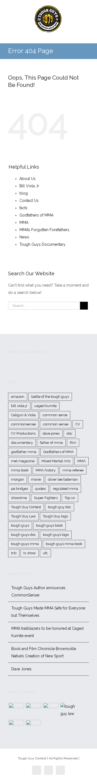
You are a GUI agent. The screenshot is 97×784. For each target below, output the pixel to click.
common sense (55, 415)
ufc (45, 553)
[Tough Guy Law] (68, 710)
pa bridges (19, 489)
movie (36, 479)
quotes (40, 489)
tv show (29, 553)
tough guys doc (23, 535)
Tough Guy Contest (26, 507)
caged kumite (45, 406)
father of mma (51, 443)
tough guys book (49, 525)
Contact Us (29, 200)
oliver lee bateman (63, 479)
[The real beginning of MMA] (51, 710)
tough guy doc (59, 507)
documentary (22, 443)
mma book (20, 470)
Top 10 (70, 498)
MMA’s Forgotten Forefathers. (44, 230)
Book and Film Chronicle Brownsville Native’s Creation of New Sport (43, 652)
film (73, 443)
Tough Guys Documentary (42, 244)
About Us (27, 178)
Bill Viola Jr (29, 186)
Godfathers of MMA (36, 215)
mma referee (73, 470)
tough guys (20, 525)
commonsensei (23, 424)
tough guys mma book (64, 544)
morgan (17, 479)
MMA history (46, 470)
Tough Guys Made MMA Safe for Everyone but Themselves (48, 612)
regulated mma (65, 489)
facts (23, 208)
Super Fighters (46, 498)
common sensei (55, 424)
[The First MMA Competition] (16, 710)
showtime (19, 498)
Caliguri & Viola (23, 415)
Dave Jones (21, 669)
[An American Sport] (33, 727)
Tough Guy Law (23, 516)
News (24, 237)
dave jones (51, 433)
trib (13, 553)
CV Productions (23, 433)
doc (69, 433)
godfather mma (23, 452)
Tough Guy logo (55, 516)
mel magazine (22, 461)
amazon (17, 397)
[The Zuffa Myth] (33, 710)
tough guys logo (56, 535)
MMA (23, 222)
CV (77, 424)
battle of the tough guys (50, 397)
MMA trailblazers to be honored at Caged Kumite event (47, 632)
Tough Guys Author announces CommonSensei (38, 591)
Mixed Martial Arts (55, 461)
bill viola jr (19, 406)
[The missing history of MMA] (16, 727)
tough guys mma (25, 544)
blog (23, 193)
